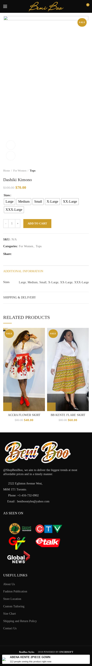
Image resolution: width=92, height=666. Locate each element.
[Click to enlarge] (10, 155)
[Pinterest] (37, 254)
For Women (20, 170)
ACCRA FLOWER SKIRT (24, 415)
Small (42, 282)
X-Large (53, 282)
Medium (33, 282)
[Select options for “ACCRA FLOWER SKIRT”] (7, 407)
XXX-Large (81, 282)
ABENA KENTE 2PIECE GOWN (30, 657)
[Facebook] (16, 254)
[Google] (27, 254)
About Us (9, 584)
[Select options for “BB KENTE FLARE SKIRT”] (51, 407)
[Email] (32, 254)
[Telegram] (48, 254)
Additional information (23, 271)
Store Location (12, 599)
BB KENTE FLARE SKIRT (68, 415)
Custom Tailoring (13, 606)
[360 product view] (10, 145)
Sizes (7, 195)
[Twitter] (21, 254)
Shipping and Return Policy (20, 621)
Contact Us (9, 628)
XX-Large (66, 282)
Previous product (78, 171)
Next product (87, 171)
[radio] (9, 201)
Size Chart (9, 613)
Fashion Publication (15, 591)
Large (22, 282)
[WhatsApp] (43, 254)
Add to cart (37, 223)
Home (6, 170)
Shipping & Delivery (19, 297)
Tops (33, 170)
